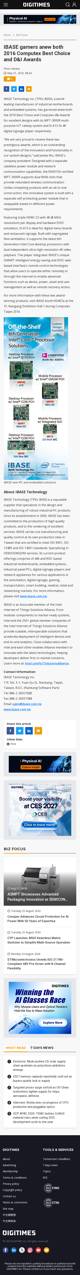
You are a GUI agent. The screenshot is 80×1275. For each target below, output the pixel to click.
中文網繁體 (9, 1215)
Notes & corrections (15, 1202)
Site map (8, 1208)
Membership (10, 1171)
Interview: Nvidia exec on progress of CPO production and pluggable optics (40, 1104)
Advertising (9, 1165)
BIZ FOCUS (15, 849)
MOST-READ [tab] (16, 1048)
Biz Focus (22, 35)
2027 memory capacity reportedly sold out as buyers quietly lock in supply (42, 1078)
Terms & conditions (15, 1177)
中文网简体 (9, 1221)
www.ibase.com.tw (33, 596)
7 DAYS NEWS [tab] (41, 1048)
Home (7, 35)
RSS (45, 1177)
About (6, 1159)
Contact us (9, 1196)
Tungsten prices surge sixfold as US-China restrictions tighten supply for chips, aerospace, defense (40, 1092)
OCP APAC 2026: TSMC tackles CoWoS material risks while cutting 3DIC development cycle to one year (39, 1118)
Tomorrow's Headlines (56, 1159)
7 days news (50, 1165)
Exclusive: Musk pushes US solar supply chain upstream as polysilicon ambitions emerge (39, 1066)
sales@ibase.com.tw (26, 704)
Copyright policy (12, 1190)
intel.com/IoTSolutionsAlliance (47, 663)
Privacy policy (11, 1183)
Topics (47, 1171)
